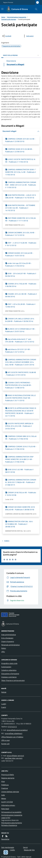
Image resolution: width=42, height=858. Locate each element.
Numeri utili (5, 743)
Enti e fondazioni (7, 638)
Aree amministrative (8, 634)
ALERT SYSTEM (7, 802)
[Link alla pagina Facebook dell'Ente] (2, 836)
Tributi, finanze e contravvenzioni (13, 680)
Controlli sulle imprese (8, 19)
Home (3, 17)
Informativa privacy (8, 805)
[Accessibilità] (5, 852)
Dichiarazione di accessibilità (11, 812)
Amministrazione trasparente (16, 17)
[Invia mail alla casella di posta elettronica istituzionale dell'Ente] (17, 730)
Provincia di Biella (7, 774)
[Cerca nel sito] (35, 9)
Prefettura (5, 785)
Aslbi (3, 795)
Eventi (3, 707)
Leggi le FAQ (5, 817)
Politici (3, 648)
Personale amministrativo (10, 645)
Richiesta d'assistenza (9, 825)
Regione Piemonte (8, 2)
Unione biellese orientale (10, 791)
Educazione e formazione (10, 673)
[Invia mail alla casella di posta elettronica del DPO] (15, 755)
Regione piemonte (7, 778)
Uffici (3, 651)
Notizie (3, 692)
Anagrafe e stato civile (9, 663)
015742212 (12, 726)
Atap (3, 781)
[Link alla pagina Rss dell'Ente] (6, 836)
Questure (4, 788)
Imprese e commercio (8, 677)
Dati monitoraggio (7, 847)
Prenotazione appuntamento (11, 822)
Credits (12, 850)
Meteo (3, 798)
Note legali (5, 808)
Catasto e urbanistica (8, 670)
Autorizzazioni (6, 666)
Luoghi (3, 704)
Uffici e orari (5, 740)
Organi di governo (7, 641)
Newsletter (5, 839)
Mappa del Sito (29, 850)
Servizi (25, 847)
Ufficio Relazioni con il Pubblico (12, 737)
